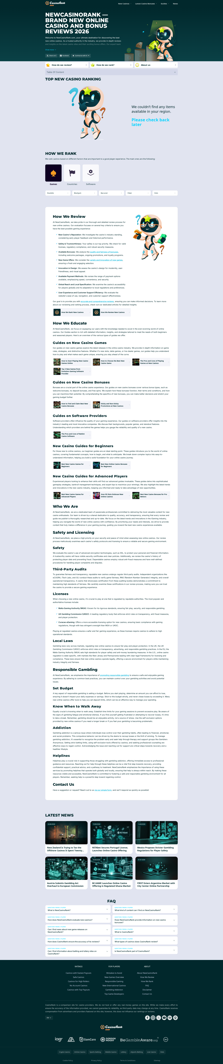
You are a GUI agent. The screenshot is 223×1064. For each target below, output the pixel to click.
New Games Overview (114, 977)
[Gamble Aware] (139, 1039)
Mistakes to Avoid (114, 973)
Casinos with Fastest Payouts (78, 973)
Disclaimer (147, 989)
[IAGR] (59, 1039)
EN (48, 1018)
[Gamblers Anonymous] (71, 1039)
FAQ (147, 985)
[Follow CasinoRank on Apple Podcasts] (175, 1017)
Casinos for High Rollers (78, 981)
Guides (164, 3)
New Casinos (123, 3)
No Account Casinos (78, 985)
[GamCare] (88, 1039)
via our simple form (103, 790)
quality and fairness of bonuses (104, 252)
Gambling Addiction (114, 989)
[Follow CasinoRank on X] (158, 1017)
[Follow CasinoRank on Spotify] (169, 1017)
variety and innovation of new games (106, 260)
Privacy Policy (96, 1060)
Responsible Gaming (114, 981)
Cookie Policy (68, 1060)
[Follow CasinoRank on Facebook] (147, 1017)
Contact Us (147, 994)
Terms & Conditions (127, 1060)
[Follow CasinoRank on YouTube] (164, 1017)
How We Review (147, 977)
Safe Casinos (78, 977)
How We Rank (147, 981)
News (175, 3)
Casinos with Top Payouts (78, 989)
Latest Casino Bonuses (145, 3)
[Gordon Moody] (108, 1039)
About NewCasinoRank (147, 973)
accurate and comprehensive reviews (97, 301)
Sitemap (157, 1060)
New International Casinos (114, 985)
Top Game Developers (114, 994)
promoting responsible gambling (114, 675)
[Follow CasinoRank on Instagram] (153, 1017)
